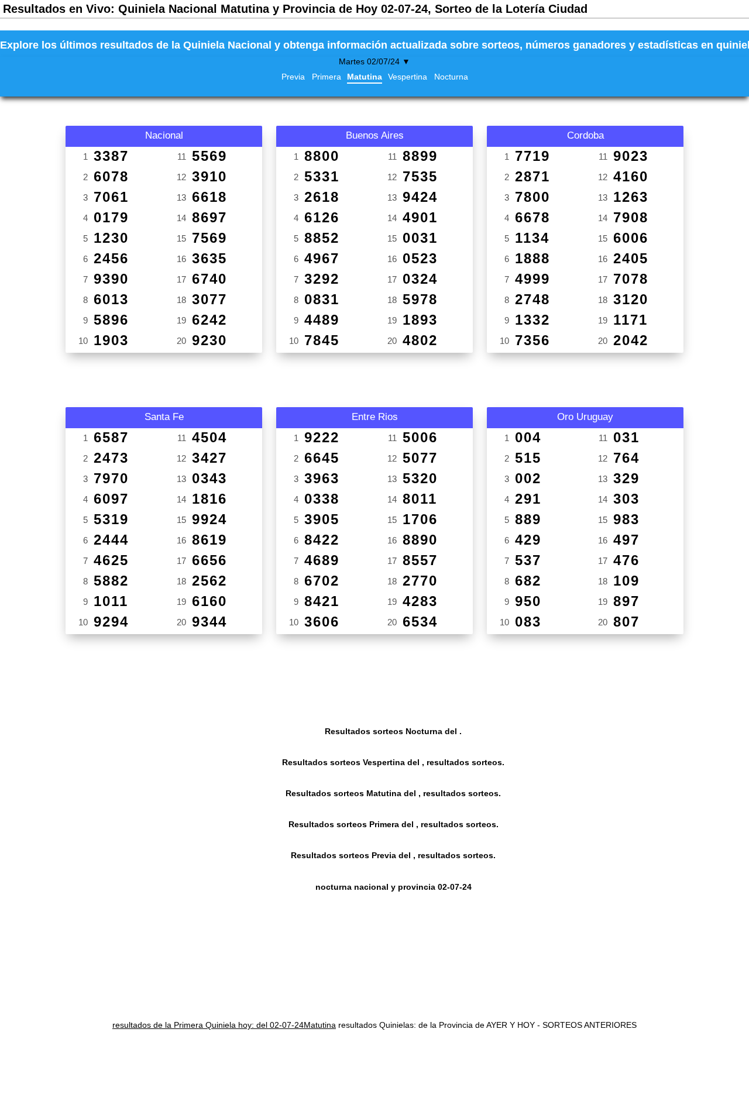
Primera (326, 76)
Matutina (364, 76)
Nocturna (451, 76)
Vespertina (407, 76)
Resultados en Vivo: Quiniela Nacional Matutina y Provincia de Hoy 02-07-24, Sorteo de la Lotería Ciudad (295, 8)
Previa (293, 76)
